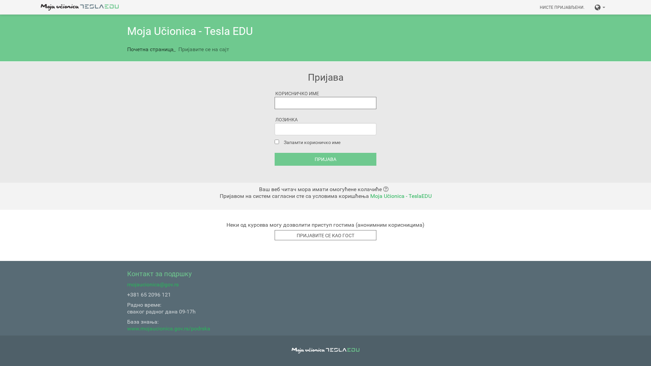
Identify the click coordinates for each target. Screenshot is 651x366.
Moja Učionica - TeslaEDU (401, 196)
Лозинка (286, 119)
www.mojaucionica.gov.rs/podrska (168, 328)
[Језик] (600, 7)
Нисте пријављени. (562, 7)
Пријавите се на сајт (203, 49)
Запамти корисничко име (312, 142)
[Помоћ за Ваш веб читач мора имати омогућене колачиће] (387, 189)
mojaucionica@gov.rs (153, 284)
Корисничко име (297, 93)
